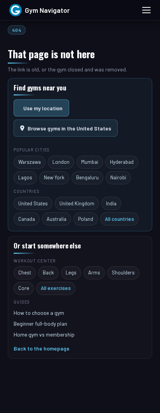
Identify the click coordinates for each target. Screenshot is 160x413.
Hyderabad (122, 162)
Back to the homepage (42, 348)
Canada (26, 219)
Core (23, 288)
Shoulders (123, 272)
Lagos (25, 177)
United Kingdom (76, 203)
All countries (119, 219)
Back (48, 272)
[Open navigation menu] (146, 10)
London (61, 162)
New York (54, 177)
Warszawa (29, 162)
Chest (24, 272)
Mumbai (89, 162)
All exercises (56, 288)
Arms (94, 272)
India (111, 203)
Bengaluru (87, 177)
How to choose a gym (39, 312)
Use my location (43, 108)
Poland (85, 219)
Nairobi (118, 177)
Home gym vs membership (44, 334)
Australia (56, 219)
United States (33, 203)
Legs (71, 272)
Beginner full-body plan (40, 323)
